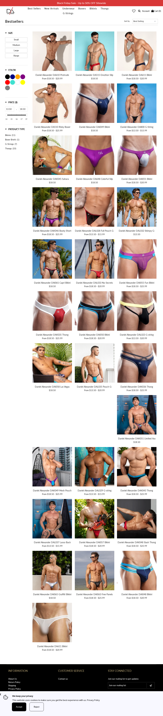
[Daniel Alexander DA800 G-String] (137, 103)
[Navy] (12, 76)
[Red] (7, 82)
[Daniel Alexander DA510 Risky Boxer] (52, 103)
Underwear (68, 8)
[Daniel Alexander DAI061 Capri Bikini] (52, 259)
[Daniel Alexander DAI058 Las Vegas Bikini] (52, 363)
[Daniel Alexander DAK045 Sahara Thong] (52, 155)
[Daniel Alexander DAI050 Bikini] (94, 311)
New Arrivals (51, 8)
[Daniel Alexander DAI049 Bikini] (94, 103)
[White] (17, 82)
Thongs (105, 8)
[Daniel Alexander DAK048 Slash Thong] (137, 519)
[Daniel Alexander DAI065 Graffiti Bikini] (52, 571)
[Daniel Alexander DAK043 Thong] (137, 467)
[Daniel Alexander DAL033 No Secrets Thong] (94, 259)
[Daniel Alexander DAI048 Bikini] (137, 571)
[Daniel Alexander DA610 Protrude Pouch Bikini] (52, 51)
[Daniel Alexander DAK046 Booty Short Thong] (52, 207)
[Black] (7, 76)
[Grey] (7, 88)
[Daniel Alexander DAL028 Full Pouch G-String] (94, 207)
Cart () (157, 11)
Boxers (82, 8)
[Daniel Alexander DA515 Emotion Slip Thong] (94, 51)
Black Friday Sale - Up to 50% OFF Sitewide (81, 2)
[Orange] (17, 76)
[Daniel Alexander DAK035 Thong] (52, 311)
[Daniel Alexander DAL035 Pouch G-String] (94, 363)
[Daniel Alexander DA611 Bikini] (137, 51)
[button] (9, 33)
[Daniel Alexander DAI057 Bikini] (94, 519)
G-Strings (68, 13)
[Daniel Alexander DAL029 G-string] (94, 467)
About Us (12, 679)
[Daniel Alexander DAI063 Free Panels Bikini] (94, 571)
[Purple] (22, 76)
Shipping (12, 685)
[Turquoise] (12, 82)
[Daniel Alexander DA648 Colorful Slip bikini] (94, 155)
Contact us (63, 679)
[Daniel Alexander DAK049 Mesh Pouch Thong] (52, 467)
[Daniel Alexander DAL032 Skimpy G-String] (137, 207)
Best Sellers (34, 8)
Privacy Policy (14, 689)
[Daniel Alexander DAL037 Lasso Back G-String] (52, 519)
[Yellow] (22, 82)
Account (146, 11)
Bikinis (93, 8)
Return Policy (14, 682)
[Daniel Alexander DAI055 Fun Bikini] (137, 259)
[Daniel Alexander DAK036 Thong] (137, 363)
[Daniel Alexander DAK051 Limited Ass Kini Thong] (137, 415)
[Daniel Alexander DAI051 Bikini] (137, 155)
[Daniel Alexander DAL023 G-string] (137, 311)
